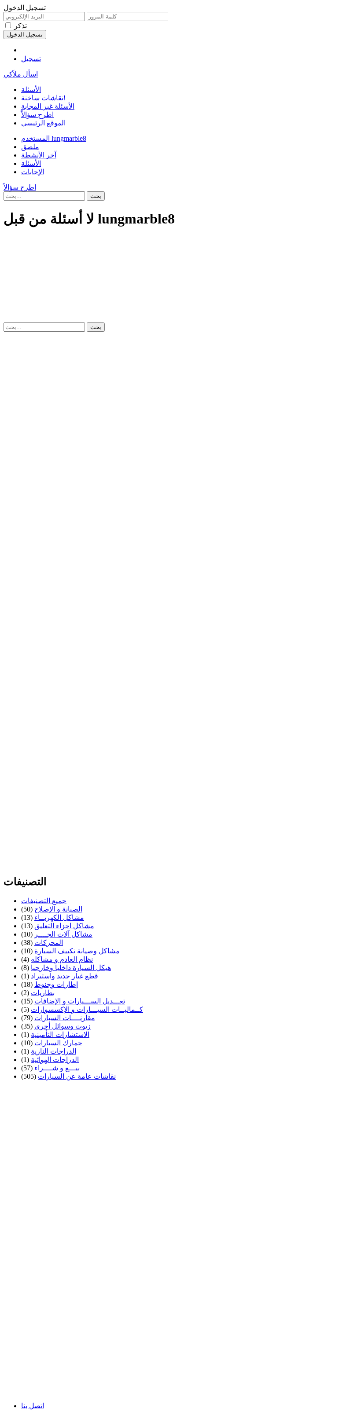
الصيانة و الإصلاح (58, 909)
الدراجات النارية (53, 1051)
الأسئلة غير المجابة (47, 106)
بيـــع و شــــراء (57, 1068)
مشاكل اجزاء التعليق (64, 926)
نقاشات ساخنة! (43, 98)
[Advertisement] (180, 256)
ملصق (30, 146)
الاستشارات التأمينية (60, 1034)
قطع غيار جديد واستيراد (64, 976)
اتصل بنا (32, 1406)
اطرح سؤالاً (37, 114)
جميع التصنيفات (43, 900)
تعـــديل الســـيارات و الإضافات (79, 1001)
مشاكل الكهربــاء (59, 917)
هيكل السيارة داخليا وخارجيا (71, 967)
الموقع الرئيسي (43, 123)
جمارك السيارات (58, 1043)
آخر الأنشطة (38, 155)
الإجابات (32, 172)
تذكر (20, 25)
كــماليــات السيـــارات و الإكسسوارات (87, 1009)
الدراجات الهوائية (55, 1059)
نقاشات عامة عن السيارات (77, 1076)
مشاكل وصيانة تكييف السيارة (77, 951)
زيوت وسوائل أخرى (62, 1026)
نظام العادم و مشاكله (62, 959)
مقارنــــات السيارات (64, 1018)
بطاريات (43, 992)
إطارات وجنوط (56, 984)
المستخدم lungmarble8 (53, 138)
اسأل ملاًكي (21, 74)
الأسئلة (31, 89)
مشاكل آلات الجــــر (63, 934)
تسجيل (31, 58)
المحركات (48, 942)
